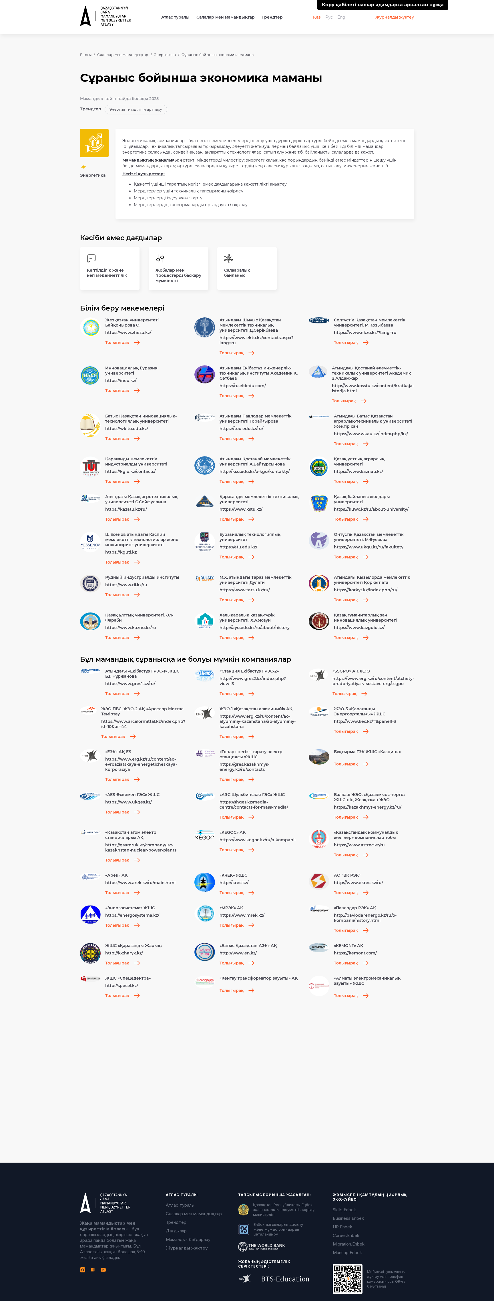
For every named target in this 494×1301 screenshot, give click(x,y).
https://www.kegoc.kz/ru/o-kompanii (258, 839)
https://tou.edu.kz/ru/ (241, 428)
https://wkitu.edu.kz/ (126, 428)
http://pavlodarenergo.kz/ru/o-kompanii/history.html (365, 918)
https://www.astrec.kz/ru (359, 845)
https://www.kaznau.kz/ (358, 471)
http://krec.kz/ (234, 882)
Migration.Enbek (348, 1244)
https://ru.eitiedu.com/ (243, 385)
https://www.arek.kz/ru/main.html (140, 882)
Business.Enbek (348, 1218)
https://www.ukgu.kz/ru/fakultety (368, 547)
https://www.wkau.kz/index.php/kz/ (371, 433)
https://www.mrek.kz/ (242, 915)
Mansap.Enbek (347, 1252)
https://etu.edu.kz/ (238, 547)
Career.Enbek (346, 1235)
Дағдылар (176, 1231)
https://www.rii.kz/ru (126, 584)
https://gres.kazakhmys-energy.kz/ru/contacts (244, 767)
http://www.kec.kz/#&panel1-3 (365, 721)
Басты (85, 55)
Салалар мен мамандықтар (225, 17)
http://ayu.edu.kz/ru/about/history (255, 627)
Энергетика (165, 55)
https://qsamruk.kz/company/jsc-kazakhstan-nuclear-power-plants (140, 847)
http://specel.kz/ (121, 985)
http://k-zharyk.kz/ (124, 953)
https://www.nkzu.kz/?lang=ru (365, 332)
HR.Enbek (342, 1227)
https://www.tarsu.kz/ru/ (245, 589)
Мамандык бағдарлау (188, 1239)
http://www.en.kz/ (238, 953)
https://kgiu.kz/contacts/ (130, 471)
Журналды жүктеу (394, 17)
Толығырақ (117, 342)
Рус (329, 17)
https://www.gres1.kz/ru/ (130, 683)
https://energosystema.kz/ (132, 915)
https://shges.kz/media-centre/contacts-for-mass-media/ (254, 804)
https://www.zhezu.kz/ (128, 332)
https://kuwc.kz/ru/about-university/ (371, 509)
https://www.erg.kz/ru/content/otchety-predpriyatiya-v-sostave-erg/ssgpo (373, 681)
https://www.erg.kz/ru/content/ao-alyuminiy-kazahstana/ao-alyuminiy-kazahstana (258, 721)
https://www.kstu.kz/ (241, 509)
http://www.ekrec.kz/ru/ (358, 882)
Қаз (317, 17)
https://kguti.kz (121, 552)
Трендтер (272, 17)
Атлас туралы (180, 1205)
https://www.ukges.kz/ (128, 802)
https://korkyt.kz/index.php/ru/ (365, 589)
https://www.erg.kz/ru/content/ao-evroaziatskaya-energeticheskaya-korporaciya (141, 764)
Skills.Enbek (344, 1209)
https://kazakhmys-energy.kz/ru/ (367, 807)
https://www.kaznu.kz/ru (130, 627)
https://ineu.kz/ (120, 380)
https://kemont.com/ (355, 953)
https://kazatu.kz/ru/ (126, 509)
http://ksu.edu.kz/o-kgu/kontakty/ (255, 471)
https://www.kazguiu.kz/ (359, 627)
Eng (341, 17)
